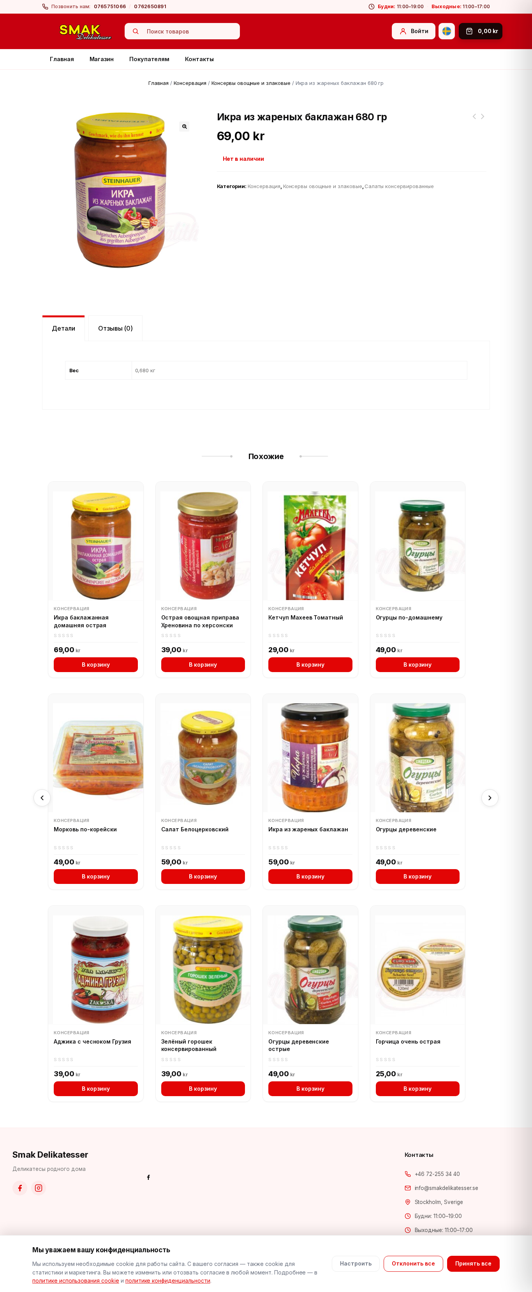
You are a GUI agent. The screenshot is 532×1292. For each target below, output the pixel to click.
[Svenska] (447, 31)
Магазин (102, 59)
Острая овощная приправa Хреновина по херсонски (200, 621)
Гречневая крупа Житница (474, 121)
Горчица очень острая (408, 1041)
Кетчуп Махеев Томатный (305, 617)
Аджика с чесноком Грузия (92, 1041)
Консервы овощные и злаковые (251, 83)
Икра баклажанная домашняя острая (81, 621)
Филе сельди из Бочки (482, 121)
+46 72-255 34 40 (437, 1174)
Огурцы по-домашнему (409, 617)
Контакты (199, 59)
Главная (62, 59)
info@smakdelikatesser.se (446, 1188)
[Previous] (42, 797)
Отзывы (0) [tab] (115, 328)
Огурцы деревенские (406, 829)
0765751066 (110, 6)
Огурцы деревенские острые (298, 1045)
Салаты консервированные (399, 186)
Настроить (356, 1263)
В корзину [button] (96, 664)
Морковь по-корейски (85, 829)
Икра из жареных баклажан (308, 829)
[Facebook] (19, 1188)
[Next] (490, 797)
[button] (184, 126)
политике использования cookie (75, 1280)
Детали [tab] (63, 328)
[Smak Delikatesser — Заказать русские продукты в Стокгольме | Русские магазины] (86, 31)
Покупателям (149, 59)
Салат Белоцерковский (195, 829)
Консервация (190, 83)
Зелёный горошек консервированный (189, 1045)
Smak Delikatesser (50, 1154)
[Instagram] (38, 1188)
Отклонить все (413, 1263)
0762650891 (150, 6)
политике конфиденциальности (167, 1280)
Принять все (473, 1263)
